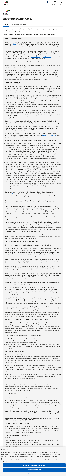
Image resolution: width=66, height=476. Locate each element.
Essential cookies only (34, 469)
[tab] (6, 25)
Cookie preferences (34, 474)
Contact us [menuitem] (55, 5)
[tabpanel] (33, 246)
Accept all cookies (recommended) (34, 465)
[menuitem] (48, 3)
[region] (33, 248)
